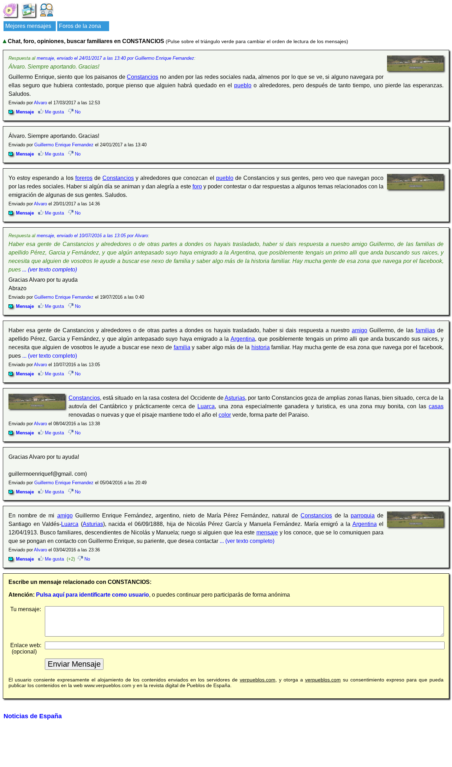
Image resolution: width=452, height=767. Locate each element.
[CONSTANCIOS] (10, 9)
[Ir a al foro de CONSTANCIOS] (47, 9)
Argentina (243, 339)
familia (182, 347)
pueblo (242, 85)
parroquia (363, 516)
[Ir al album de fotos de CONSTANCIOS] (28, 9)
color (225, 415)
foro (197, 186)
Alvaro (40, 102)
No (77, 112)
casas (436, 406)
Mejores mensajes (28, 26)
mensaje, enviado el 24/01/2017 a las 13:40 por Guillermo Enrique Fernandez (115, 58)
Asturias (235, 398)
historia (260, 347)
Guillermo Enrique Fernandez (64, 144)
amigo (359, 330)
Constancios (142, 77)
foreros (84, 178)
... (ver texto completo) (49, 270)
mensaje (267, 532)
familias (425, 330)
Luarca (206, 406)
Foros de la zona (80, 26)
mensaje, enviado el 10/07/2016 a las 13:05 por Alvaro (92, 235)
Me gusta (53, 112)
